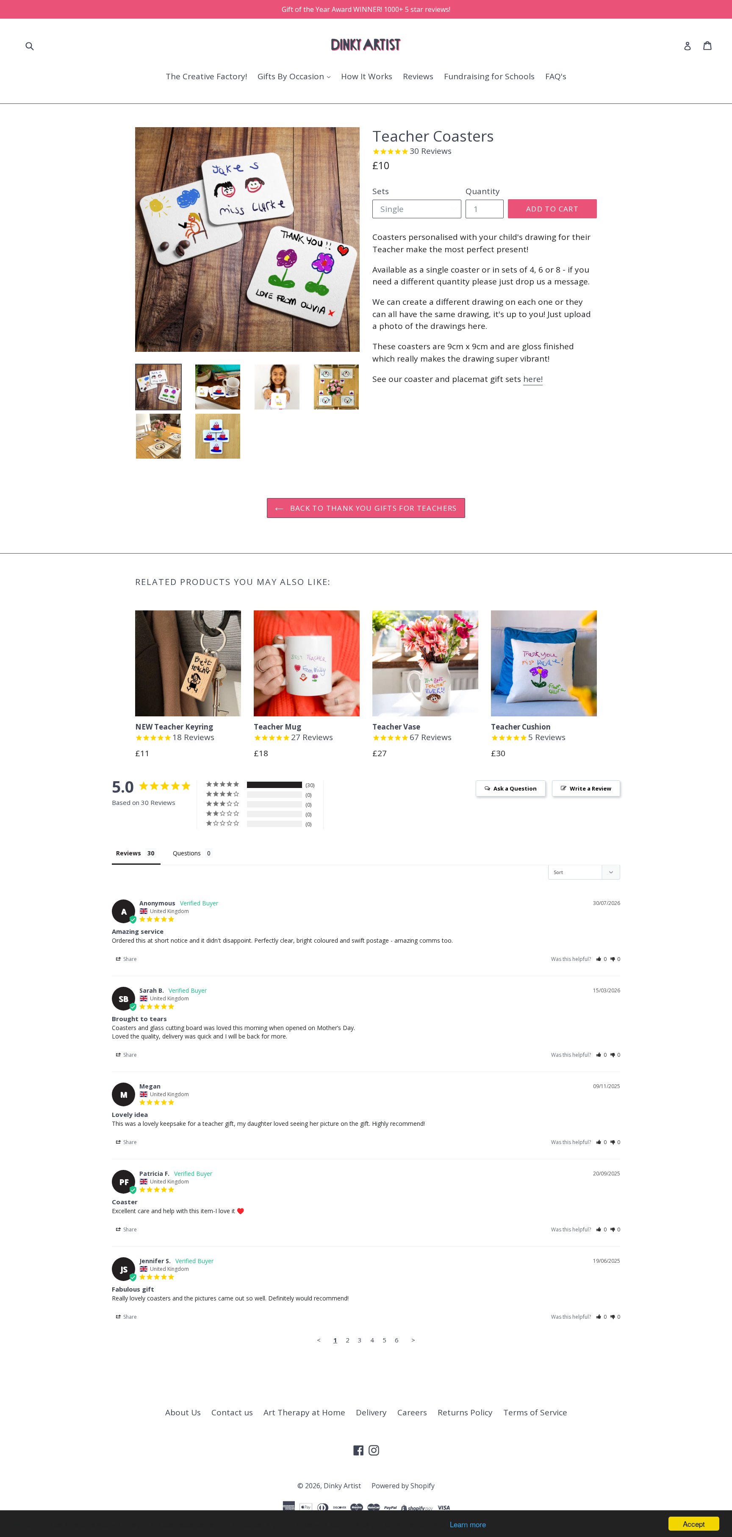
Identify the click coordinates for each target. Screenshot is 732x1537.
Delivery (371, 1412)
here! (533, 378)
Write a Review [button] (590, 788)
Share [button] (129, 959)
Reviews (418, 76)
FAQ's (555, 76)
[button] (601, 959)
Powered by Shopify (403, 1485)
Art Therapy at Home (304, 1412)
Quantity (483, 191)
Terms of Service (535, 1412)
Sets (380, 191)
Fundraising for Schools (489, 76)
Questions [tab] (187, 853)
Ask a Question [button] (515, 788)
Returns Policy (465, 1412)
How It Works (366, 76)
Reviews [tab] (128, 853)
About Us (183, 1412)
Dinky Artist (342, 1485)
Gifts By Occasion (292, 76)
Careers (412, 1412)
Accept (694, 1523)
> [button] (413, 1340)
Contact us (232, 1412)
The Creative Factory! (206, 76)
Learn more (468, 1524)
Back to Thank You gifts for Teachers (372, 508)
